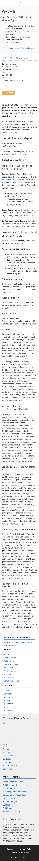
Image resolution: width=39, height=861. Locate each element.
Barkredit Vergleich (11, 801)
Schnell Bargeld (9, 788)
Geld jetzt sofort (10, 785)
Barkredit (8, 654)
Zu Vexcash (8, 93)
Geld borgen (8, 808)
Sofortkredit (8, 769)
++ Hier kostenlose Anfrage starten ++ (19, 48)
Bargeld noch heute (11, 811)
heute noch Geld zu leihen (13, 180)
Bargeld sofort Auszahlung (14, 795)
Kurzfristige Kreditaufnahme (15, 792)
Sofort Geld (7, 58)
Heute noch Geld (11, 664)
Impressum (11, 849)
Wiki (29, 849)
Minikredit (7, 759)
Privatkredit (9, 677)
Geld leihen (9, 661)
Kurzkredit (8, 674)
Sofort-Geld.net (22, 858)
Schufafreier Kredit (12, 681)
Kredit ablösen (10, 671)
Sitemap (22, 849)
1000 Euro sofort (10, 798)
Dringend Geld (10, 658)
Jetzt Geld (8, 668)
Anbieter (17, 58)
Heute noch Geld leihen (13, 782)
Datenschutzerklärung (20, 852)
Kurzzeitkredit (9, 756)
